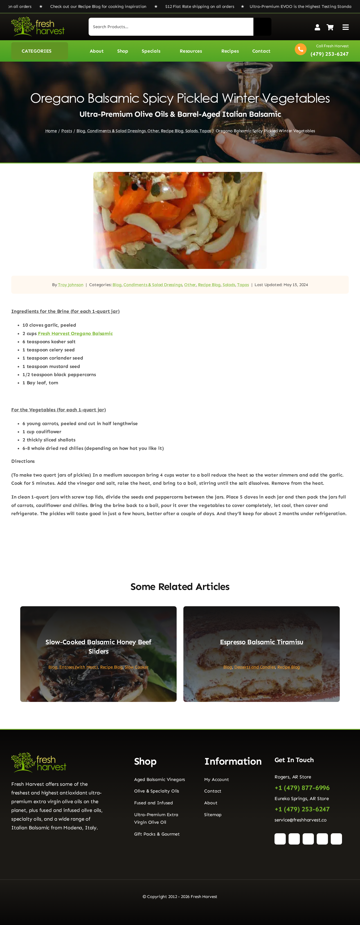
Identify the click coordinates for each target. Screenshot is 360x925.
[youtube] (322, 839)
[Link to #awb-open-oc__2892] (346, 27)
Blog (116, 284)
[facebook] (280, 839)
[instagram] (294, 839)
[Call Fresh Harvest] (320, 51)
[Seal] (33, 838)
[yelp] (336, 839)
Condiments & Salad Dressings (152, 284)
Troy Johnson (70, 284)
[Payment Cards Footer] (180, 911)
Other (190, 284)
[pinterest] (308, 839)
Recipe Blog (209, 284)
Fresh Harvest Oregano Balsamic (75, 333)
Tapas (243, 284)
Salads (229, 284)
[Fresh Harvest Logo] (38, 19)
